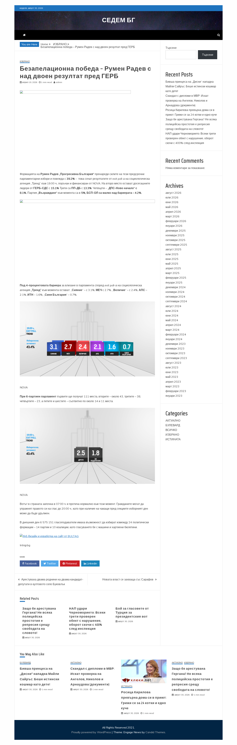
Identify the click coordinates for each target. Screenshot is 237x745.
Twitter (51, 563)
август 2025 (173, 249)
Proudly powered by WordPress (91, 732)
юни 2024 (172, 315)
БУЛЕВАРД (173, 425)
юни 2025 (172, 259)
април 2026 (173, 211)
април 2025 (173, 268)
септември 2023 (176, 358)
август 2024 (173, 306)
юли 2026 (172, 197)
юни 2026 (172, 202)
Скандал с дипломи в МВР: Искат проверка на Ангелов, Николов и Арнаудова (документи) (187, 100)
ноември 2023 (175, 348)
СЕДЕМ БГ (118, 20)
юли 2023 (172, 367)
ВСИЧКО (171, 430)
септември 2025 (176, 244)
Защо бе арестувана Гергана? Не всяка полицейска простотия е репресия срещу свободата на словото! (39, 620)
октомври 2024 (175, 296)
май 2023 (172, 376)
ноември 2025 (175, 235)
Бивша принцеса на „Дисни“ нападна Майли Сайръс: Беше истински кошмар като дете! (191, 86)
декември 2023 (176, 344)
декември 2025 (176, 230)
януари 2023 (174, 395)
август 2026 (173, 192)
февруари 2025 (176, 277)
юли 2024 (172, 311)
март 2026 (172, 216)
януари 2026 (174, 225)
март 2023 (172, 386)
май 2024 (172, 320)
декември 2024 (176, 287)
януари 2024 (174, 339)
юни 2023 (172, 372)
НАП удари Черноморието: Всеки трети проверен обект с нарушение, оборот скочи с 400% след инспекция (87, 618)
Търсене (171, 47)
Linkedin (91, 563)
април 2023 (173, 381)
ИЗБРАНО (25, 61)
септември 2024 (176, 301)
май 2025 (172, 263)
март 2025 (172, 273)
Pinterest (71, 563)
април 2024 (173, 325)
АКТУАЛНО (173, 420)
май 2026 (172, 207)
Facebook (30, 563)
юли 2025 (172, 254)
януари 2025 (174, 282)
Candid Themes (155, 732)
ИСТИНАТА (173, 439)
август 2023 (173, 362)
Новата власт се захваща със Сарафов (127, 579)
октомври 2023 (175, 353)
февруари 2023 (176, 391)
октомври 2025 (175, 240)
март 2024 (172, 329)
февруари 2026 (176, 221)
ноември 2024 (175, 292)
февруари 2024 (176, 334)
